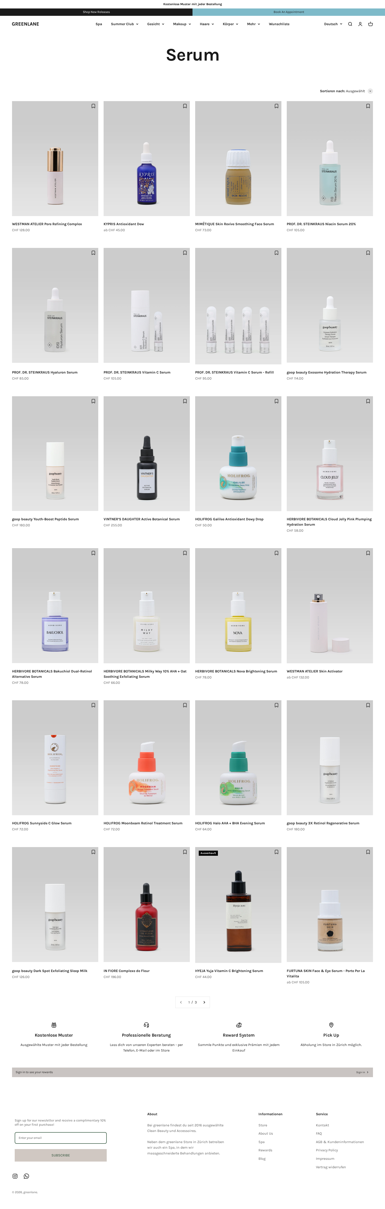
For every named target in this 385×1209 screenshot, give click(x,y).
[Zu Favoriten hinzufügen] (93, 106)
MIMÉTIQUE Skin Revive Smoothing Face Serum (234, 224)
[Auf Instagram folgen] (15, 1176)
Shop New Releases (96, 12)
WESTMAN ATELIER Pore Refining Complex (47, 224)
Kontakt (322, 1125)
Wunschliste (279, 24)
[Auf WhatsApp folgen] (26, 1176)
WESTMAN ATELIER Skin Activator (314, 671)
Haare (204, 24)
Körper (228, 24)
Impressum (325, 1158)
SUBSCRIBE (60, 1155)
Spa (99, 24)
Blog (262, 1158)
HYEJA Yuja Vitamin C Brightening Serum (229, 971)
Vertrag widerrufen (331, 1167)
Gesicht (153, 24)
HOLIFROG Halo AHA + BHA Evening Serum (230, 823)
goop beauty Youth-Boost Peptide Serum (45, 519)
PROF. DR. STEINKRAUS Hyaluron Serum (45, 372)
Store (262, 1125)
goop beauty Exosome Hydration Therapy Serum (327, 372)
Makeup (179, 24)
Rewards (265, 1150)
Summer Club (122, 24)
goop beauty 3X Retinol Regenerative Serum (323, 823)
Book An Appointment (289, 12)
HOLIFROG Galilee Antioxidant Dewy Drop (229, 519)
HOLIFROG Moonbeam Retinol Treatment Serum (143, 823)
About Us (265, 1133)
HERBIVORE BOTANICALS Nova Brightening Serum (236, 671)
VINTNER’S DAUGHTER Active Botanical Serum (142, 519)
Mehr (251, 24)
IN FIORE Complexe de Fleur (126, 971)
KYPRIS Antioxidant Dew (124, 224)
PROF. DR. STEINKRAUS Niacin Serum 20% (321, 224)
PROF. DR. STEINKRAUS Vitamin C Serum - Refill (234, 372)
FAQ (319, 1133)
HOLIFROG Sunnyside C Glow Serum (42, 823)
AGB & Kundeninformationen (340, 1142)
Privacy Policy (327, 1150)
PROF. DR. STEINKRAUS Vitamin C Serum (137, 372)
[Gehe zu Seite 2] (204, 1002)
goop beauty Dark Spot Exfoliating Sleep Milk (49, 971)
